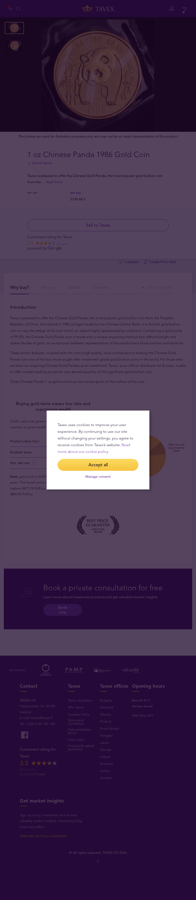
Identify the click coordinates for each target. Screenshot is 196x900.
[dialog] (98, 450)
